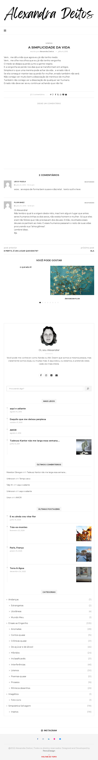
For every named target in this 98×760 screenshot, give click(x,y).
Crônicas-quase (51, 641)
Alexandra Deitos (47, 51)
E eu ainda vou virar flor (23, 516)
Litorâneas (51, 611)
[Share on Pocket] (63, 94)
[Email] (60, 739)
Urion (9, 497)
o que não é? (26, 267)
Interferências (51, 664)
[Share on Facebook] (55, 94)
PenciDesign (49, 751)
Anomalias (51, 629)
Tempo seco (24, 479)
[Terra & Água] (83, 574)
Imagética (49, 694)
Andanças (49, 599)
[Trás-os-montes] (83, 533)
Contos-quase (51, 635)
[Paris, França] (83, 554)
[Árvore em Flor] (72, 280)
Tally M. (10, 485)
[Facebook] (37, 739)
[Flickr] (54, 739)
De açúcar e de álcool (51, 647)
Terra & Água (17, 568)
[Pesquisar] (87, 388)
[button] (7, 284)
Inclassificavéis (51, 658)
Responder (89, 182)
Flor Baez (19, 202)
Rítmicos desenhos (51, 688)
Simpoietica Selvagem (49, 706)
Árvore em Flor (72, 299)
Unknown (11, 479)
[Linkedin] (48, 739)
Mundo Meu (51, 617)
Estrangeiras (51, 605)
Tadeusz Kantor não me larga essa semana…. (35, 441)
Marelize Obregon (15, 472)
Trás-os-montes (18, 527)
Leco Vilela (20, 181)
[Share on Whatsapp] (60, 94)
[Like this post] (53, 94)
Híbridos (51, 653)
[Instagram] (43, 739)
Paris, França (17, 548)
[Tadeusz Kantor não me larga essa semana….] (83, 447)
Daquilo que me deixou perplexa (28, 419)
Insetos (51, 712)
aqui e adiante (18, 408)
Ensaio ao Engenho (49, 623)
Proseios (51, 682)
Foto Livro (51, 700)
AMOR (13, 430)
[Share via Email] (66, 94)
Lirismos (51, 670)
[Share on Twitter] (58, 94)
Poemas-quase (51, 676)
